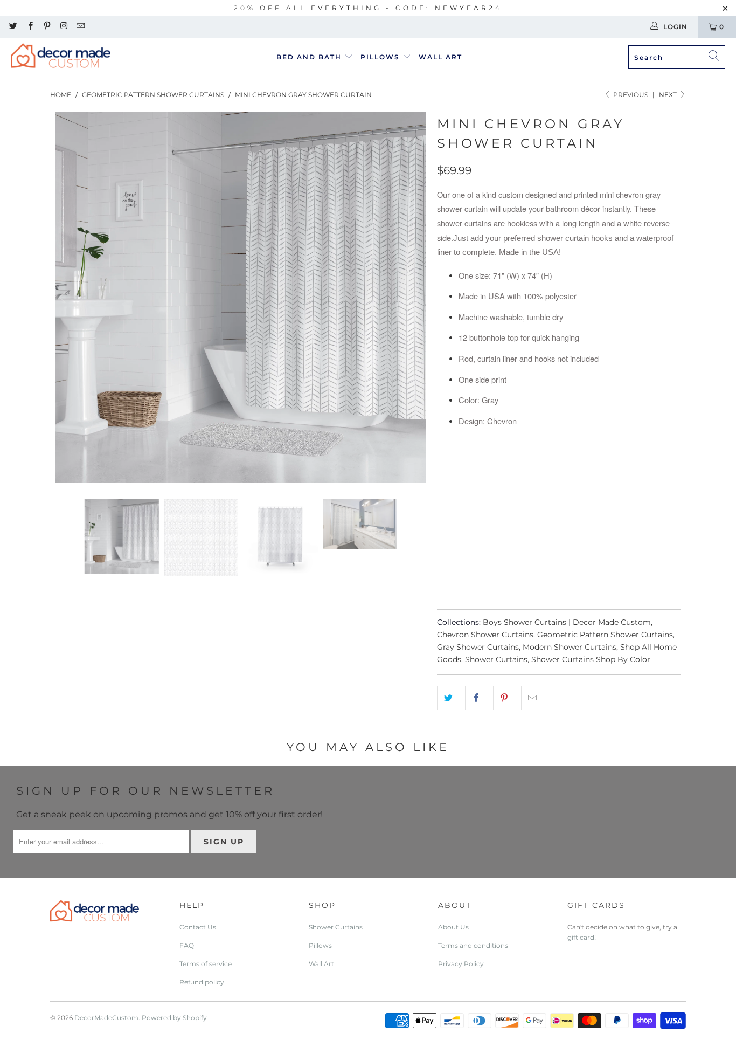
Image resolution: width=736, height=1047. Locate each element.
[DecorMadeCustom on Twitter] (12, 27)
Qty (443, 496)
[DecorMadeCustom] (60, 57)
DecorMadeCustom (106, 1018)
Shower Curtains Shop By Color (590, 659)
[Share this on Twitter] (448, 698)
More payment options (618, 575)
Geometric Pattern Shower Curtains (605, 634)
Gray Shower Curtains (478, 647)
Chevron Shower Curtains (485, 634)
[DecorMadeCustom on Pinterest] (46, 27)
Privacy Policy (461, 964)
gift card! (581, 937)
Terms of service (205, 964)
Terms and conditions (473, 945)
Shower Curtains (496, 659)
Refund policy (201, 982)
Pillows (381, 57)
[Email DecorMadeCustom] (80, 27)
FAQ (186, 945)
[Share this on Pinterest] (504, 698)
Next (668, 95)
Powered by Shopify (174, 1018)
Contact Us (197, 927)
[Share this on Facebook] (476, 698)
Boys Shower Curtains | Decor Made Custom (567, 622)
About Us (453, 927)
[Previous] (63, 297)
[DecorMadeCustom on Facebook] (29, 27)
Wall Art (440, 57)
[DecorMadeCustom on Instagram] (63, 27)
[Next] (418, 297)
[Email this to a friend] (532, 698)
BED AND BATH (310, 57)
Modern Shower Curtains (569, 647)
